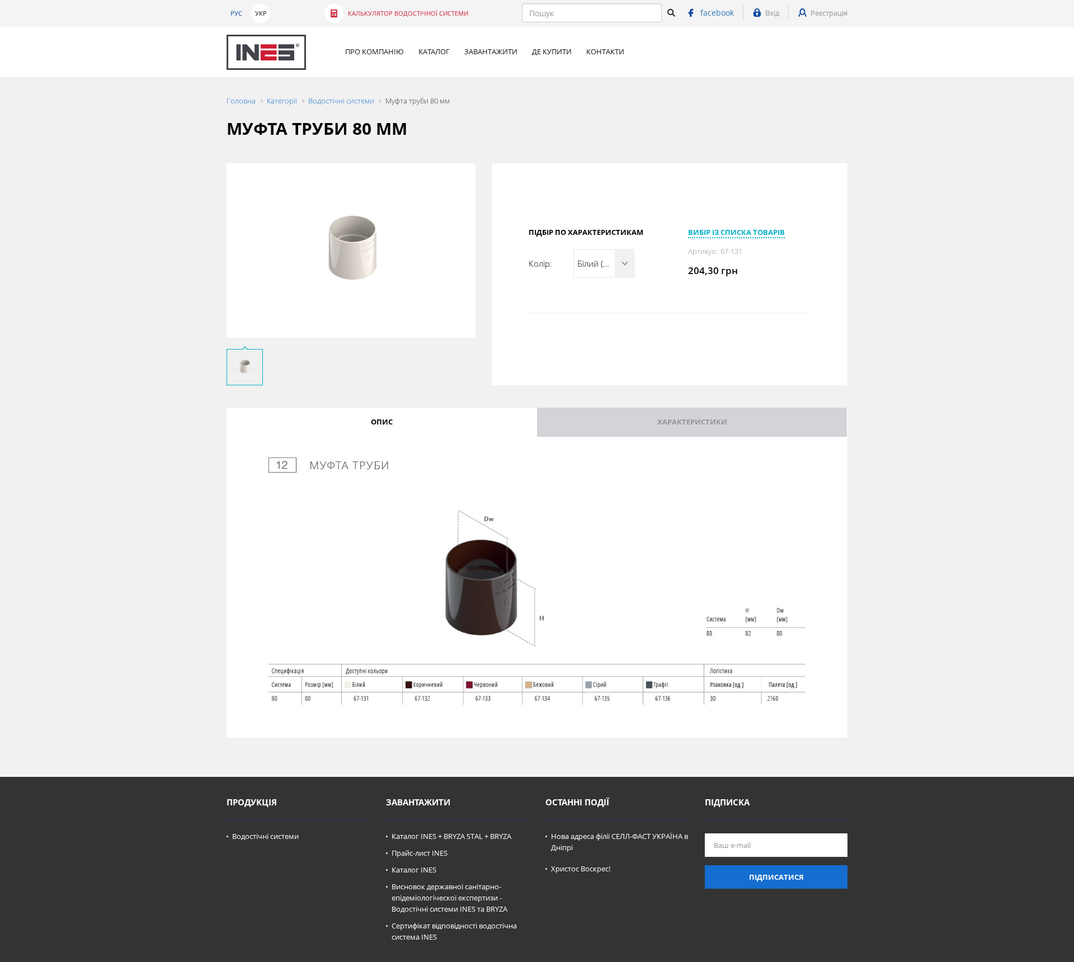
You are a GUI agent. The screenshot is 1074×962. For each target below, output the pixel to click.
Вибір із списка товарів (736, 232)
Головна (241, 101)
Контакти (605, 51)
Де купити (552, 51)
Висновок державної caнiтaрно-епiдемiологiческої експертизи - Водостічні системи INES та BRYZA (449, 897)
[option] (351, 250)
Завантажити (490, 51)
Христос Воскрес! (580, 869)
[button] (604, 263)
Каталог (434, 51)
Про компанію (374, 51)
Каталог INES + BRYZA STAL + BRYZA (451, 836)
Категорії (282, 101)
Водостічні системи (341, 101)
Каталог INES (414, 870)
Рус (236, 13)
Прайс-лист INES (419, 853)
